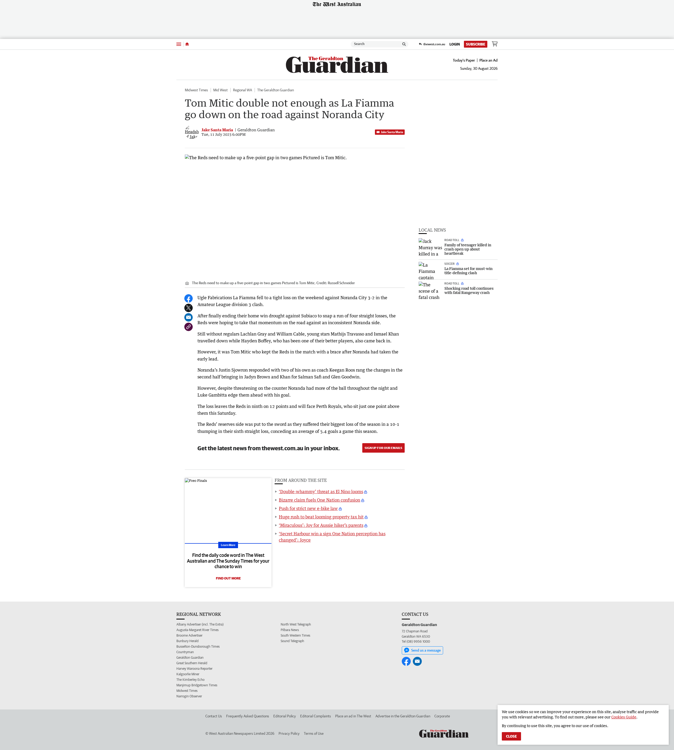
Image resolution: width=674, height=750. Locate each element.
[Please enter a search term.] (404, 44)
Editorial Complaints (315, 716)
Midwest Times (196, 90)
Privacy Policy (289, 733)
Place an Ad (488, 60)
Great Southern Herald (191, 663)
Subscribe (475, 44)
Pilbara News (290, 630)
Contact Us (213, 716)
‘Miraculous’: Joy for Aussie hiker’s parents (321, 525)
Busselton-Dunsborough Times (198, 646)
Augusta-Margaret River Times (197, 630)
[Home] (187, 44)
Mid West (220, 90)
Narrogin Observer (189, 696)
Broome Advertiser (189, 635)
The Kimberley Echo (190, 680)
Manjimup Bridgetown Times (196, 685)
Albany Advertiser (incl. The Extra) (200, 624)
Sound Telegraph (292, 641)
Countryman (185, 652)
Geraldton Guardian (190, 657)
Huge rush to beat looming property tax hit (321, 516)
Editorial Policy (284, 716)
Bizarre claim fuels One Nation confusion (319, 500)
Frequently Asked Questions (247, 716)
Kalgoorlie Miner (187, 674)
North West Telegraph (296, 624)
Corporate (442, 716)
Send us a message (426, 650)
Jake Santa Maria (392, 132)
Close (511, 736)
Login (454, 44)
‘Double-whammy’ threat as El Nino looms (321, 491)
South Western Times (295, 635)
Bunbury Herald (187, 641)
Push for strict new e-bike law (308, 508)
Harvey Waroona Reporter (194, 669)
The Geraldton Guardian (275, 90)
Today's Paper (464, 60)
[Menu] (178, 44)
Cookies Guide (623, 717)
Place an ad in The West (353, 716)
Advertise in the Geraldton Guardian (402, 716)
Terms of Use (314, 733)
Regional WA (242, 90)
